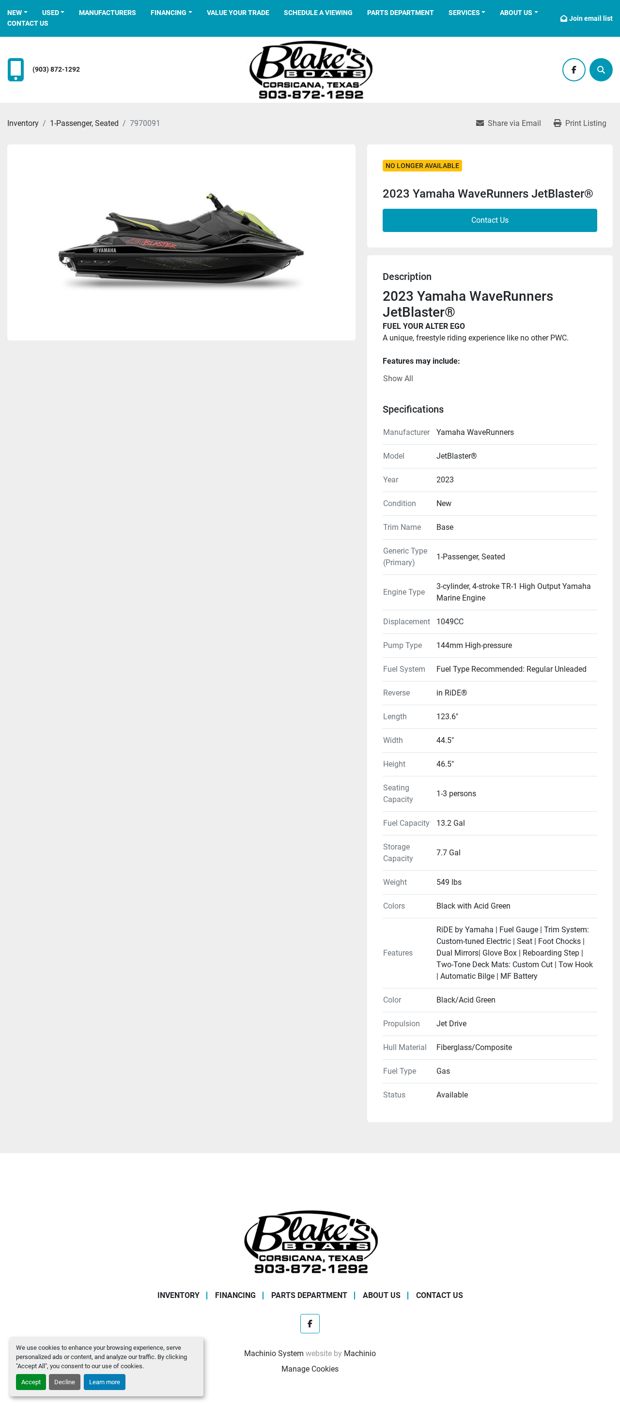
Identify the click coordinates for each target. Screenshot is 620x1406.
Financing (168, 12)
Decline (64, 1382)
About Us (516, 12)
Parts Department (400, 12)
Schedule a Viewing (318, 12)
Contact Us (27, 23)
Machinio (360, 1353)
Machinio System (274, 1353)
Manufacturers (107, 12)
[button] (17, 13)
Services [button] (464, 12)
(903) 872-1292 (56, 69)
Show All (398, 378)
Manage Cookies (310, 1369)
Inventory (178, 1295)
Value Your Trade (238, 12)
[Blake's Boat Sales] (310, 1241)
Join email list (591, 18)
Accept (31, 1382)
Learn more (104, 1382)
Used (50, 12)
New (14, 12)
